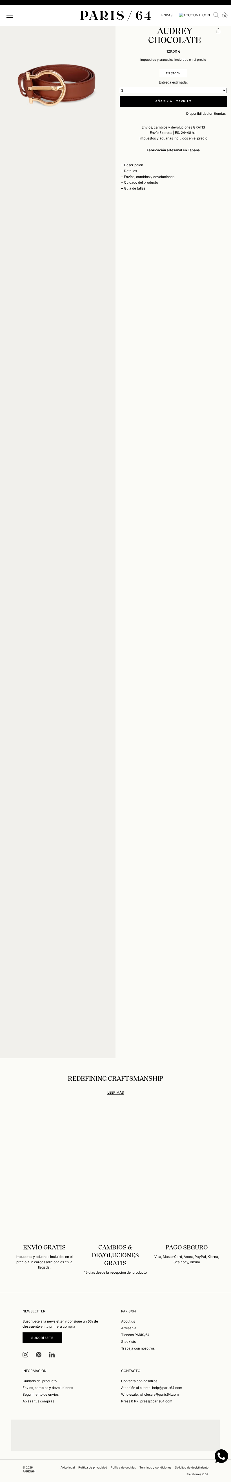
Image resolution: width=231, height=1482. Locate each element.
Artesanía (128, 1328)
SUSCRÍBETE (42, 1338)
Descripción (133, 165)
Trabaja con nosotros (138, 1348)
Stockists (128, 1341)
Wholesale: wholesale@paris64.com (150, 1394)
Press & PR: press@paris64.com (146, 1401)
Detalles (130, 171)
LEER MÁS (115, 1092)
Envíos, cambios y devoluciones (149, 177)
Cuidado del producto (141, 182)
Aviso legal (68, 1467)
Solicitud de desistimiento (191, 1467)
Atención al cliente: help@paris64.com (151, 1388)
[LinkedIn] (52, 1354)
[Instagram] (25, 1354)
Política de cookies (123, 1467)
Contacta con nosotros (139, 1381)
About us (128, 1321)
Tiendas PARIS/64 (135, 1335)
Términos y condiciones (155, 1467)
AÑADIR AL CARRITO (173, 101)
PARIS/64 (29, 1471)
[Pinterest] (38, 1354)
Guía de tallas (134, 188)
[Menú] (10, 15)
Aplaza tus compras (38, 1401)
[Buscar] (216, 15)
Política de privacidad (92, 1467)
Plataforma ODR (197, 1474)
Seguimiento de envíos (41, 1394)
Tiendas (165, 15)
